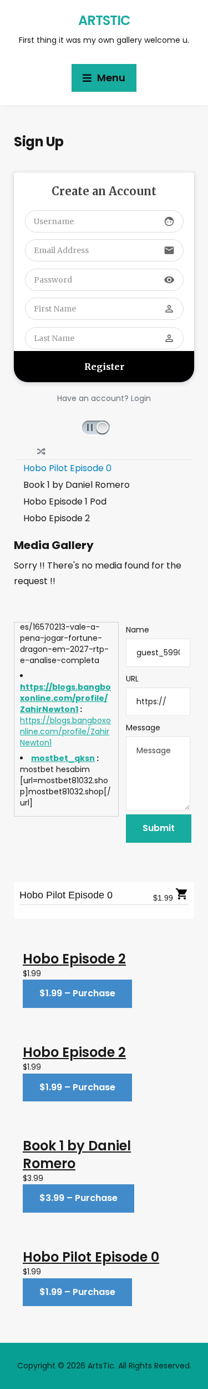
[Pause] (96, 427)
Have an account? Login (104, 398)
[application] (104, 427)
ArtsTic (104, 20)
